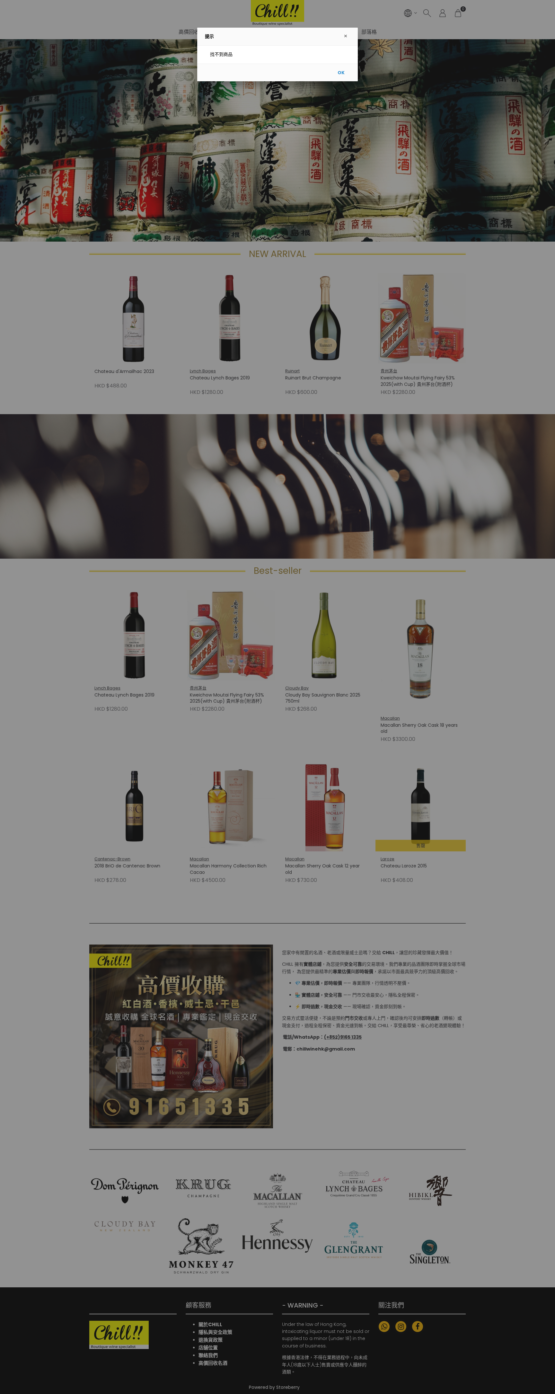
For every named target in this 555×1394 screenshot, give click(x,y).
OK (341, 72)
